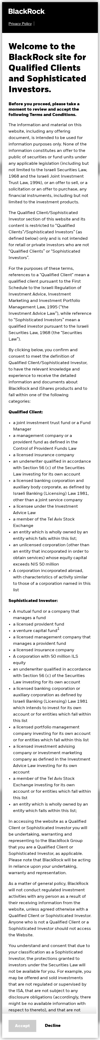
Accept (22, 1026)
